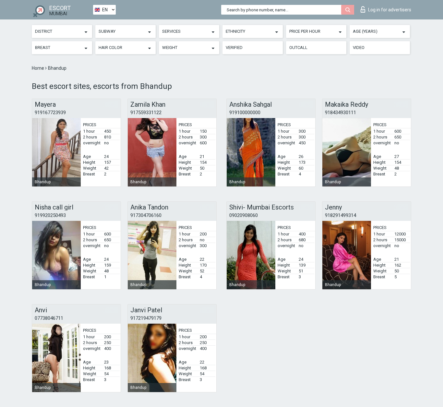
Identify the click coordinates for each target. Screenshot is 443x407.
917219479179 (146, 318)
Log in (389, 9)
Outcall (298, 47)
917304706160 (146, 215)
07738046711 (49, 318)
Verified (234, 47)
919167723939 (50, 112)
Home (38, 68)
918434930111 (340, 112)
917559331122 (146, 112)
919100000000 (244, 112)
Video (359, 47)
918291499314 (340, 215)
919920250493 (50, 215)
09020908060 (243, 215)
